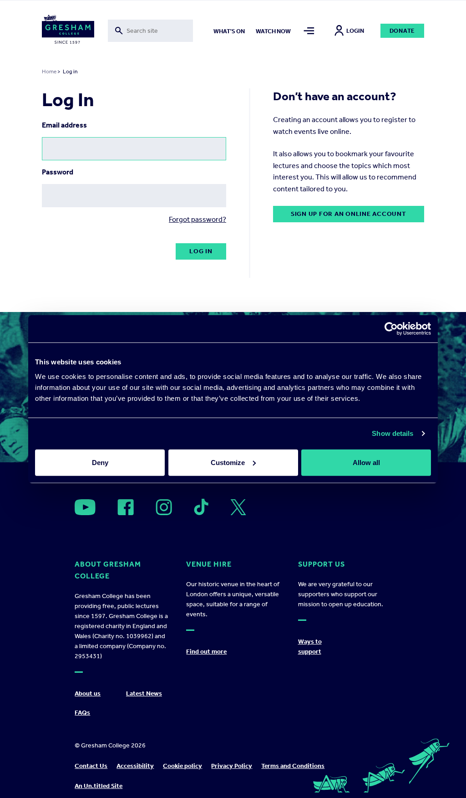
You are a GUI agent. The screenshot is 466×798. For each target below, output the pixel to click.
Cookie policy (182, 766)
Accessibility (135, 766)
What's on (229, 31)
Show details (392, 433)
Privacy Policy (231, 766)
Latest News (144, 693)
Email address (64, 125)
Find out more (206, 651)
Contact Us (91, 766)
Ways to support (310, 646)
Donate (402, 30)
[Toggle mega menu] (309, 31)
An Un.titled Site (98, 786)
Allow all (366, 462)
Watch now (273, 31)
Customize (228, 462)
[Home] (68, 31)
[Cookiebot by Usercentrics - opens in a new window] (391, 329)
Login (355, 30)
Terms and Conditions (292, 766)
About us (88, 693)
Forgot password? (197, 219)
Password (57, 172)
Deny (100, 462)
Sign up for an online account (348, 214)
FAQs (82, 712)
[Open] (85, 507)
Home (49, 71)
